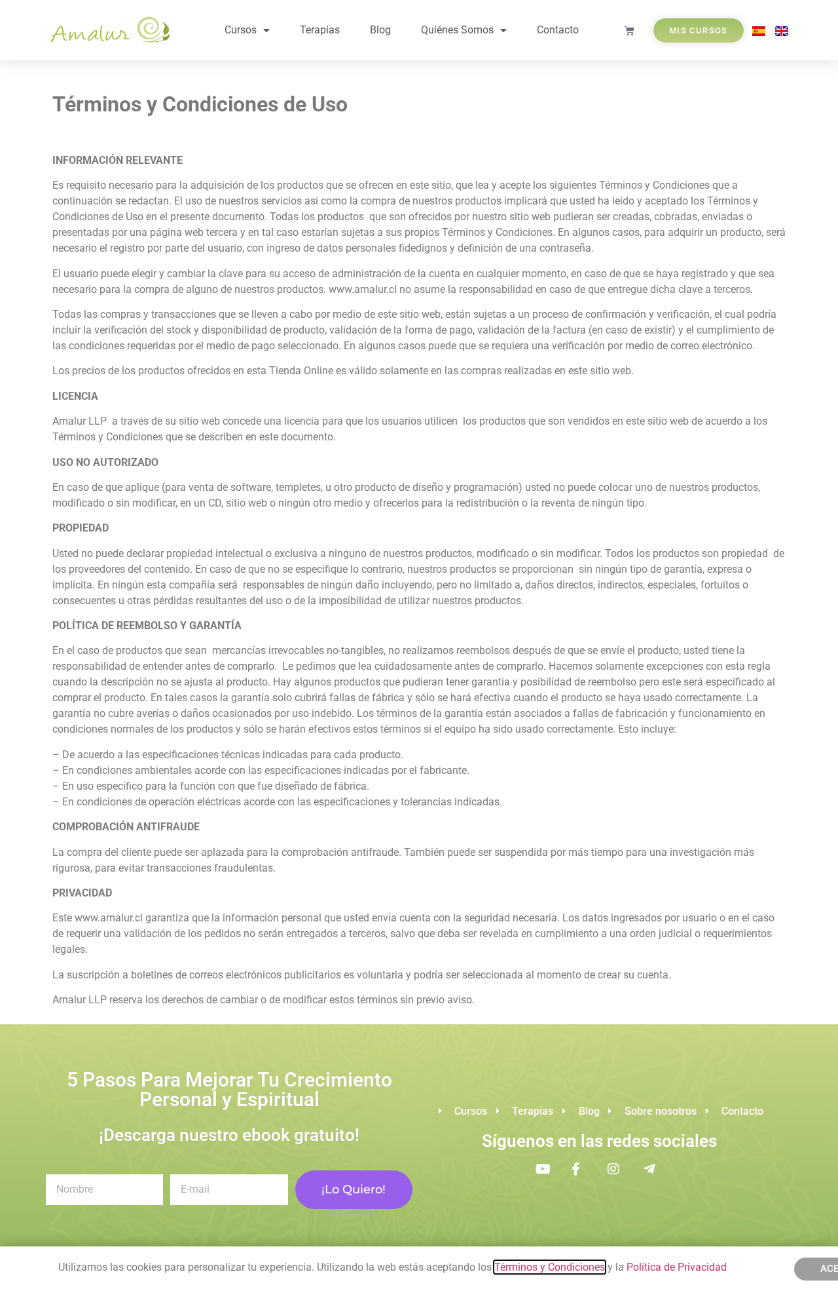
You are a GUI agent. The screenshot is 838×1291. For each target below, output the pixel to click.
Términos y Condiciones (549, 1267)
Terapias (320, 30)
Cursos (241, 30)
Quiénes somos (457, 30)
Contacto (558, 30)
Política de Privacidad (678, 1267)
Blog (380, 30)
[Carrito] (629, 30)
